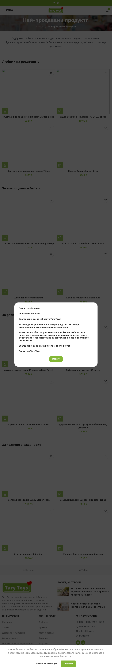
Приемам (68, 663)
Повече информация (47, 663)
